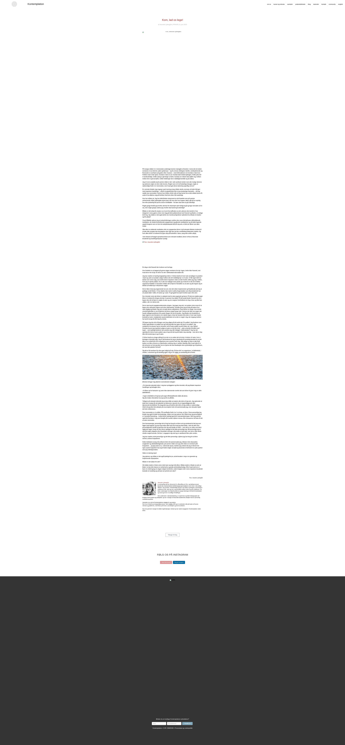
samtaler (290, 4)
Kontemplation (36, 4)
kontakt (323, 4)
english (340, 4)
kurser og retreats (279, 4)
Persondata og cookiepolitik (183, 728)
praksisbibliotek (300, 4)
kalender (316, 4)
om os (269, 4)
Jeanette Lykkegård (166, 24)
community (332, 4)
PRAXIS (175, 24)
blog (309, 4)
